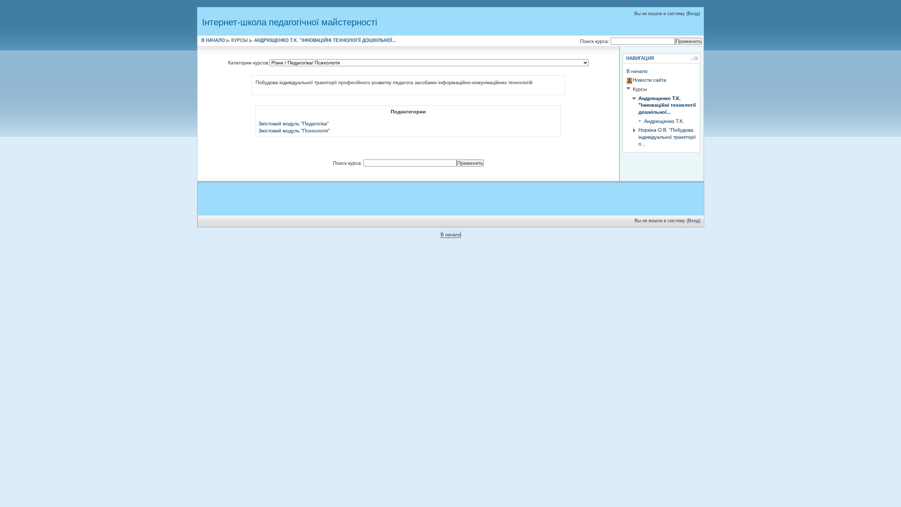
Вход (693, 13)
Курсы (239, 40)
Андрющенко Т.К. (664, 121)
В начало (213, 40)
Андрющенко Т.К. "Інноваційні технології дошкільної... (325, 40)
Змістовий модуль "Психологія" (294, 130)
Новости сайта (649, 80)
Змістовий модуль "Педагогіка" (293, 123)
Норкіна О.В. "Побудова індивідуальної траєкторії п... (667, 136)
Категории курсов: (249, 62)
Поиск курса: (595, 41)
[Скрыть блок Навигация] (692, 58)
